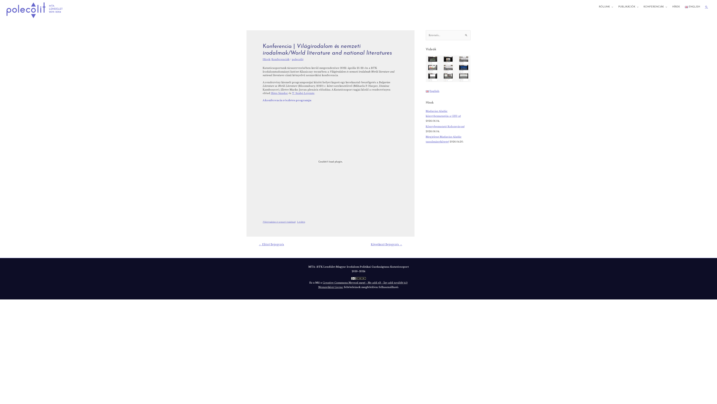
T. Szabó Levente (303, 93)
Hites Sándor (279, 93)
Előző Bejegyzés (271, 244)
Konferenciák (653, 7)
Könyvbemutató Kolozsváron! (445, 126)
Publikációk (626, 7)
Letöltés (301, 222)
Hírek (676, 7)
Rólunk (604, 7)
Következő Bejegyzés (386, 244)
